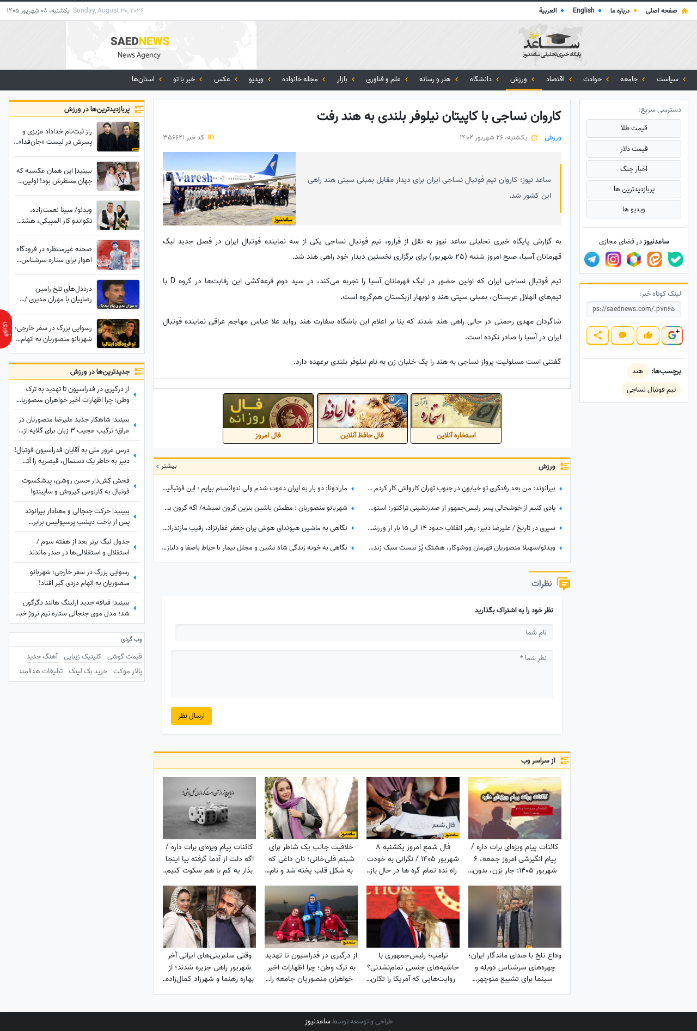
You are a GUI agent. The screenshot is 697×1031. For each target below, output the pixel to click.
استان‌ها (144, 79)
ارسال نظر (191, 716)
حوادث (593, 79)
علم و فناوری (384, 79)
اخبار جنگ (633, 169)
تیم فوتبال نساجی (651, 389)
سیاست (668, 79)
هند (637, 371)
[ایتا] (654, 259)
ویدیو (257, 79)
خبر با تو (185, 79)
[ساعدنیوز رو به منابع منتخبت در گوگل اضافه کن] (672, 335)
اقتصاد (556, 79)
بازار (343, 79)
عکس (223, 79)
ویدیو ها (633, 209)
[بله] (675, 259)
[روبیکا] (633, 259)
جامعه (629, 79)
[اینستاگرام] (613, 259)
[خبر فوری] (6, 329)
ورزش (519, 79)
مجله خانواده (301, 79)
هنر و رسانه (436, 79)
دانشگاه (481, 79)
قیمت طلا (634, 128)
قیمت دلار (634, 149)
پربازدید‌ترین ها (634, 189)
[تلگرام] (592, 259)
